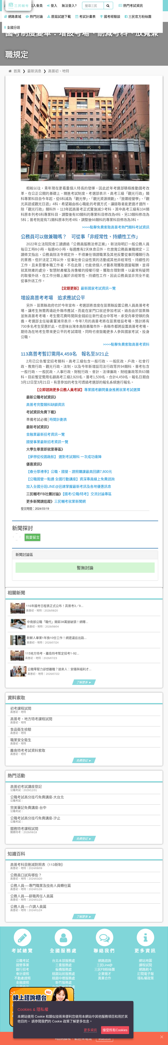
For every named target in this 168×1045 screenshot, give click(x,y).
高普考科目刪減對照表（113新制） (37, 864)
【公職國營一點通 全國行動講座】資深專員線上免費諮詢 (70, 479)
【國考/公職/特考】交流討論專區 (87, 494)
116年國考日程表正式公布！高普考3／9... (54, 605)
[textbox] (93, 5)
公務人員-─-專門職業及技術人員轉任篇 (40, 885)
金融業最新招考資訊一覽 (45, 434)
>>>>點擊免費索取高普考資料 (126, 344)
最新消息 (34, 70)
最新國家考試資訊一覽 (98, 288)
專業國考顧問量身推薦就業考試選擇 (112, 390)
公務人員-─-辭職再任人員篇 (31, 895)
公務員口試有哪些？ (26, 874)
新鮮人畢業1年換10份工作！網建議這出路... (57, 637)
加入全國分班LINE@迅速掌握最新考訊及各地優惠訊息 (68, 486)
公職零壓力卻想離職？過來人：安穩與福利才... (59, 669)
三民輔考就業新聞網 (70, 501)
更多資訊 (90, 1030)
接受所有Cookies (115, 1030)
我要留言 (33, 537)
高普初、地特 (58, 70)
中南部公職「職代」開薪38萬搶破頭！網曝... (57, 621)
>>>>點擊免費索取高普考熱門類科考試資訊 (115, 227)
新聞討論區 (24, 555)
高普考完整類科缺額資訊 (45, 405)
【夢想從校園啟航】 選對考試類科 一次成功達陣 (64, 457)
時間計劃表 (58, 419)
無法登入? (69, 5)
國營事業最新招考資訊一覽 (47, 442)
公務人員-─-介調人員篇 (28, 906)
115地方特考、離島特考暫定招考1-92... (52, 653)
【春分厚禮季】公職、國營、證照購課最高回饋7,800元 (69, 472)
